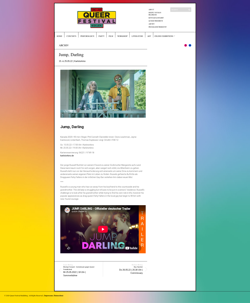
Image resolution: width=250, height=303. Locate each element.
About (151, 9)
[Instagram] (185, 45)
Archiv (152, 24)
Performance (87, 36)
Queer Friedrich (156, 21)
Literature (137, 36)
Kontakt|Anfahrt (156, 18)
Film (111, 36)
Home (59, 36)
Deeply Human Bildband (155, 13)
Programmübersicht (158, 27)
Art (149, 36)
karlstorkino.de (67, 155)
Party (101, 36)
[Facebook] (190, 45)
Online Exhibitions (163, 36)
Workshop (122, 36)
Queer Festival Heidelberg (19, 295)
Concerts (71, 36)
